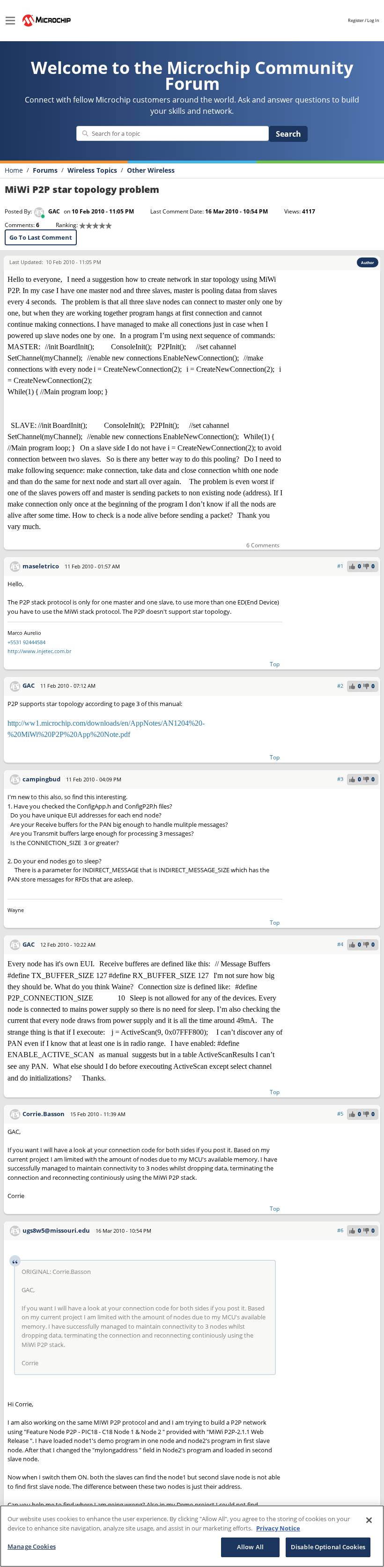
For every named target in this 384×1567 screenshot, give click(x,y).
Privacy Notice (278, 1528)
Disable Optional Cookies (328, 1547)
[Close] (369, 1520)
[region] (192, 1536)
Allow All (250, 1547)
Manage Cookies (31, 1546)
